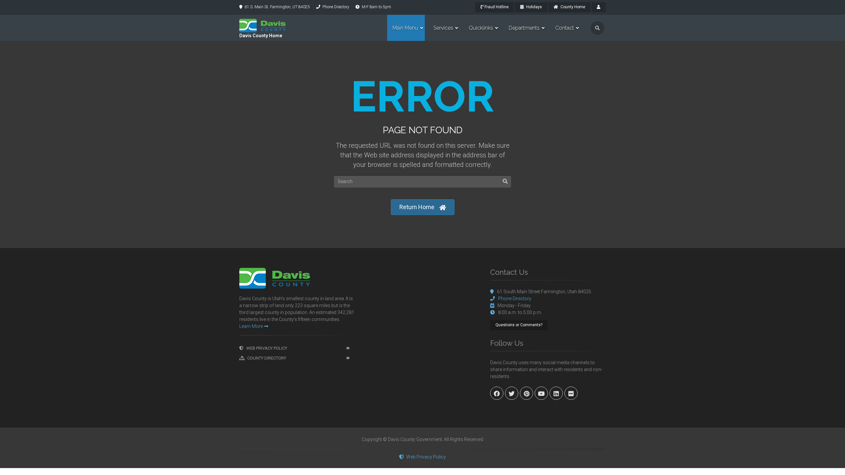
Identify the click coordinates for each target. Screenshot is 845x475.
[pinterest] (526, 393)
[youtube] (541, 393)
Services (443, 28)
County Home (572, 7)
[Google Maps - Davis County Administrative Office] (422, 317)
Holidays (533, 7)
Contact (564, 28)
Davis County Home (260, 35)
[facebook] (496, 393)
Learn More (251, 326)
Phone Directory (335, 7)
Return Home (416, 207)
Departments (524, 28)
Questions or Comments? (518, 325)
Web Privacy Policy (266, 348)
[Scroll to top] (835, 465)
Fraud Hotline (496, 7)
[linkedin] (556, 393)
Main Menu (405, 28)
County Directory (266, 358)
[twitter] (511, 393)
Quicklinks (481, 28)
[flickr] (571, 393)
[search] (597, 28)
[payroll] (599, 7)
